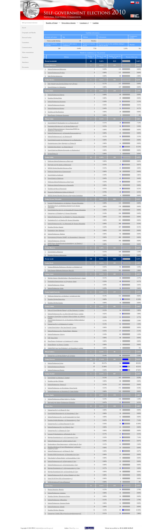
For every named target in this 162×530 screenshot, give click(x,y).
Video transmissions (28, 52)
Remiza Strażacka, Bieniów (56, 489)
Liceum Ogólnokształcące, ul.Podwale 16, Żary (62, 434)
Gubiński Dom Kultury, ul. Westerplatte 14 (60, 146)
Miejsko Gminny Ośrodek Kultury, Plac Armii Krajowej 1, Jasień (67, 278)
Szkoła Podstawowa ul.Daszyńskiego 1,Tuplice (61, 399)
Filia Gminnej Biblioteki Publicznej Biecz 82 (61, 270)
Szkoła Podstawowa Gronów (56, 105)
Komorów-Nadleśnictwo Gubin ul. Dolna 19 (61, 192)
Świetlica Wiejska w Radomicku (57, 255)
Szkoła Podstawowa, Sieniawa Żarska (59, 503)
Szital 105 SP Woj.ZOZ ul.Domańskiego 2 (60, 478)
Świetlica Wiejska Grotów (55, 302)
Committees (25, 42)
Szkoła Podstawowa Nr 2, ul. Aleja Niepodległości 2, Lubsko (65, 313)
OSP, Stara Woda (53, 337)
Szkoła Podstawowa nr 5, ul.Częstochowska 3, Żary (63, 464)
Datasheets (25, 57)
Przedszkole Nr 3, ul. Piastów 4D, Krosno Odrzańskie (63, 220)
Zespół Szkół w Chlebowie (55, 178)
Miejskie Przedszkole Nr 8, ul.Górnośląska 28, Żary (63, 471)
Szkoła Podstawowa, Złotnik (56, 506)
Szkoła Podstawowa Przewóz (56, 366)
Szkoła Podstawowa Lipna (55, 363)
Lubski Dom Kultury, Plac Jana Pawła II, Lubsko (62, 327)
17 (45, 464)
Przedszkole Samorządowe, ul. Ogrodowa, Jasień (62, 281)
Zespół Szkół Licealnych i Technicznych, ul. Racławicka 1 (65, 140)
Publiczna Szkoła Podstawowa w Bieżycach (60, 161)
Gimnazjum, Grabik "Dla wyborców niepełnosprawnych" (64, 513)
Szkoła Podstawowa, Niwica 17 (57, 384)
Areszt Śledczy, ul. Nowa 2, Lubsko (58, 344)
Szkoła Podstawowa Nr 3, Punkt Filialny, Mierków (62, 331)
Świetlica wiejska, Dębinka (55, 381)
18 (45, 468)
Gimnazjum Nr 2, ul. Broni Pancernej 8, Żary (61, 423)
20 (45, 475)
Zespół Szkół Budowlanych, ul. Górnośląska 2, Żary (63, 413)
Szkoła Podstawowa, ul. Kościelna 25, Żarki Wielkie (63, 391)
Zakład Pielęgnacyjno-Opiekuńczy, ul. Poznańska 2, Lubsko (65, 348)
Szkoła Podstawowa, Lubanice (57, 493)
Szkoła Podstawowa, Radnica (56, 234)
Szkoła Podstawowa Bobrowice (57, 69)
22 (45, 482)
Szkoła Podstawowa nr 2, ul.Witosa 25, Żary (61, 451)
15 (45, 458)
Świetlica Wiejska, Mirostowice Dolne (59, 496)
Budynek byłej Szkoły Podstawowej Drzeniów (61, 402)
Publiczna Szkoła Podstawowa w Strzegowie (61, 181)
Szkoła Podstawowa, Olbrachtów (57, 499)
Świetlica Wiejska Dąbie (55, 98)
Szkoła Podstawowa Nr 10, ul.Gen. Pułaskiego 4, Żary (64, 475)
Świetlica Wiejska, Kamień (55, 227)
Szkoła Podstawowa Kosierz (56, 108)
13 (45, 244)
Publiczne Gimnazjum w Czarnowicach (59, 171)
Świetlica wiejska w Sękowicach (57, 188)
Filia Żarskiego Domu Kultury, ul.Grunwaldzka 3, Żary (64, 458)
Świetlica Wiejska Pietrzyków (56, 299)
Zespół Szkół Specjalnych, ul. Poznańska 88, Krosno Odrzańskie (67, 210)
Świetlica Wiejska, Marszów (56, 510)
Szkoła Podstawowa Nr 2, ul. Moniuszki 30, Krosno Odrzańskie (66, 223)
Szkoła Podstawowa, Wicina (56, 285)
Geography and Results (29, 32)
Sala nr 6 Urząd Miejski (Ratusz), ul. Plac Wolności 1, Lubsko (66, 310)
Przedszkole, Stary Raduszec (56, 230)
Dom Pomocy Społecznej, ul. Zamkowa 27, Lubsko (63, 341)
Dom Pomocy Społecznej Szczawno (58, 115)
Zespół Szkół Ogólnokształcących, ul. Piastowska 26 (63, 122)
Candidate (96, 23)
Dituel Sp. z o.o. (74, 528)
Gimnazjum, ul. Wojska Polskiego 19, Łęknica (61, 355)
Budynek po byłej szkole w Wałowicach (59, 164)
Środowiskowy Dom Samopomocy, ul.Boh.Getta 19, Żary (65, 444)
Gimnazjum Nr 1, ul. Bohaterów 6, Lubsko (60, 324)
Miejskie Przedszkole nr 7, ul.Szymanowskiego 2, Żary (64, 468)
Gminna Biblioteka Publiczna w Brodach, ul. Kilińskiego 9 (65, 267)
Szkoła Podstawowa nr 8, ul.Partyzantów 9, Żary (62, 440)
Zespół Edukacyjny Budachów (57, 87)
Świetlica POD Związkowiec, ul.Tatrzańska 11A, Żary (63, 454)
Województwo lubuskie (69, 23)
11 (45, 195)
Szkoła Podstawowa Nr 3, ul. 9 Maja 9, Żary (61, 427)
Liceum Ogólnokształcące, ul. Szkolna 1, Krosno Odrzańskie (65, 203)
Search (24, 27)
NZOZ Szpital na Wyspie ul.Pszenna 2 (59, 482)
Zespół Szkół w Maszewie (55, 251)
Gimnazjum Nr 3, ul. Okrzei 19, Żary (59, 410)
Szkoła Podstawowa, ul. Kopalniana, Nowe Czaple (62, 388)
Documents (25, 67)
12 (45, 240)
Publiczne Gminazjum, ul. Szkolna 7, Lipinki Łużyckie (64, 296)
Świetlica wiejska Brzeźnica (56, 111)
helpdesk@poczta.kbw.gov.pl (44, 528)
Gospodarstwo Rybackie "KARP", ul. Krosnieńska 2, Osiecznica (66, 237)
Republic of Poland (51, 23)
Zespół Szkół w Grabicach (55, 175)
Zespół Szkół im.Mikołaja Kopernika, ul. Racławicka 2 (64, 150)
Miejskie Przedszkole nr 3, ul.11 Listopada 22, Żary (63, 437)
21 (45, 478)
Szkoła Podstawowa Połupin (56, 94)
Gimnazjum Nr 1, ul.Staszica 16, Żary (59, 430)
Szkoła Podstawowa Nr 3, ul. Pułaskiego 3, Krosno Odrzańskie (66, 216)
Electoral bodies (26, 37)
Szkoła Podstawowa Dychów (56, 72)
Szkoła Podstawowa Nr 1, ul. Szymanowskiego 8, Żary (64, 417)
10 (45, 153)
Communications (27, 47)
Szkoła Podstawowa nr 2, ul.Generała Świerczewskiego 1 (64, 133)
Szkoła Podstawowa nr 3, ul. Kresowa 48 (60, 136)
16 (45, 461)
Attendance (25, 62)
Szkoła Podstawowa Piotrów (56, 370)
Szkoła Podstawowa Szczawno (57, 101)
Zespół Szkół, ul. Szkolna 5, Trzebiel (58, 377)
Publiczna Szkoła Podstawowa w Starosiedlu (61, 185)
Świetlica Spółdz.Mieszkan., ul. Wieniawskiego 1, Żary (64, 420)
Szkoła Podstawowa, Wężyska (56, 240)
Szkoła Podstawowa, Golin (55, 288)
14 (45, 454)
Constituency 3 (84, 23)
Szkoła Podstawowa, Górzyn (56, 334)
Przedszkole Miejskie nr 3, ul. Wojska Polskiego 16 (63, 126)
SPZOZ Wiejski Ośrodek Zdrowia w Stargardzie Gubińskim (65, 195)
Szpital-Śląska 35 (53, 153)
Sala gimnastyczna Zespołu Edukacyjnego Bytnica (62, 83)
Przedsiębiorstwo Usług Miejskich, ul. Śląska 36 (62, 143)
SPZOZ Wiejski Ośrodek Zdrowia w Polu (60, 168)
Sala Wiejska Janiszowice (55, 76)
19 (45, 471)
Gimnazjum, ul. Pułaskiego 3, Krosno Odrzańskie (62, 213)
